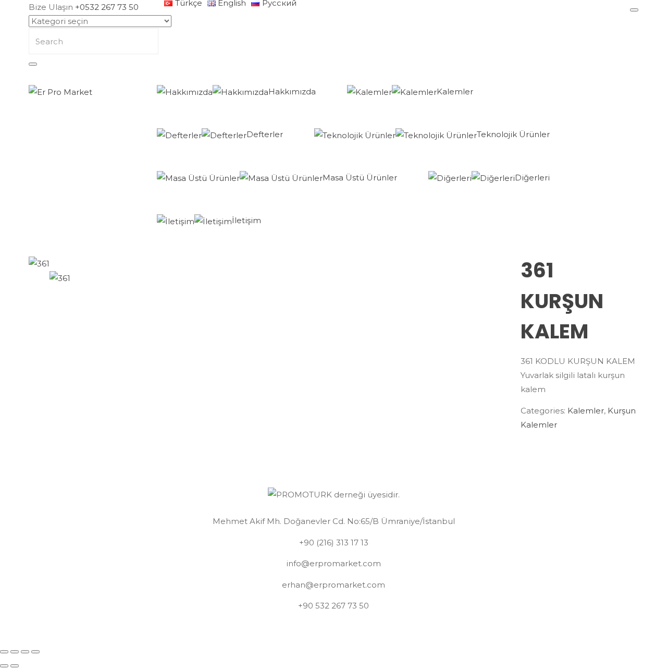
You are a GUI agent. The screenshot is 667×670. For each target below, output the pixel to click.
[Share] (14, 651)
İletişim (246, 220)
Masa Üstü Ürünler (360, 177)
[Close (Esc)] (4, 651)
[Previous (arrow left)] (4, 665)
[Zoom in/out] (35, 651)
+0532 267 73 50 (107, 7)
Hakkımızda (292, 91)
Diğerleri (532, 177)
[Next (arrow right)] (14, 665)
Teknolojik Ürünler (513, 134)
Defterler (264, 134)
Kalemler (455, 91)
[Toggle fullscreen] (25, 651)
